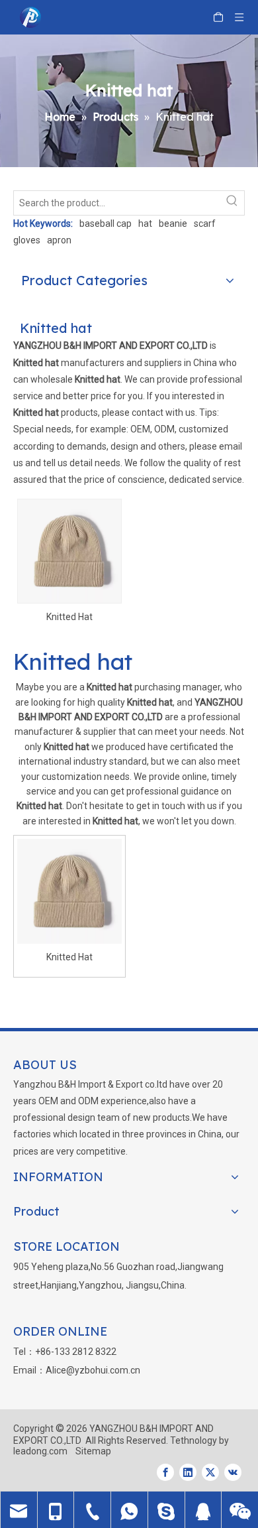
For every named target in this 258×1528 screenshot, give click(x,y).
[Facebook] (165, 1472)
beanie (173, 223)
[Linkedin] (187, 1472)
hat (145, 223)
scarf (205, 223)
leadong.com (40, 1451)
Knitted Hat (69, 616)
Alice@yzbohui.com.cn (93, 1370)
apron (59, 240)
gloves (26, 240)
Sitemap (93, 1451)
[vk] (232, 1472)
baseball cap (105, 223)
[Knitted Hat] (69, 550)
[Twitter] (210, 1472)
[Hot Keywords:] (232, 203)
